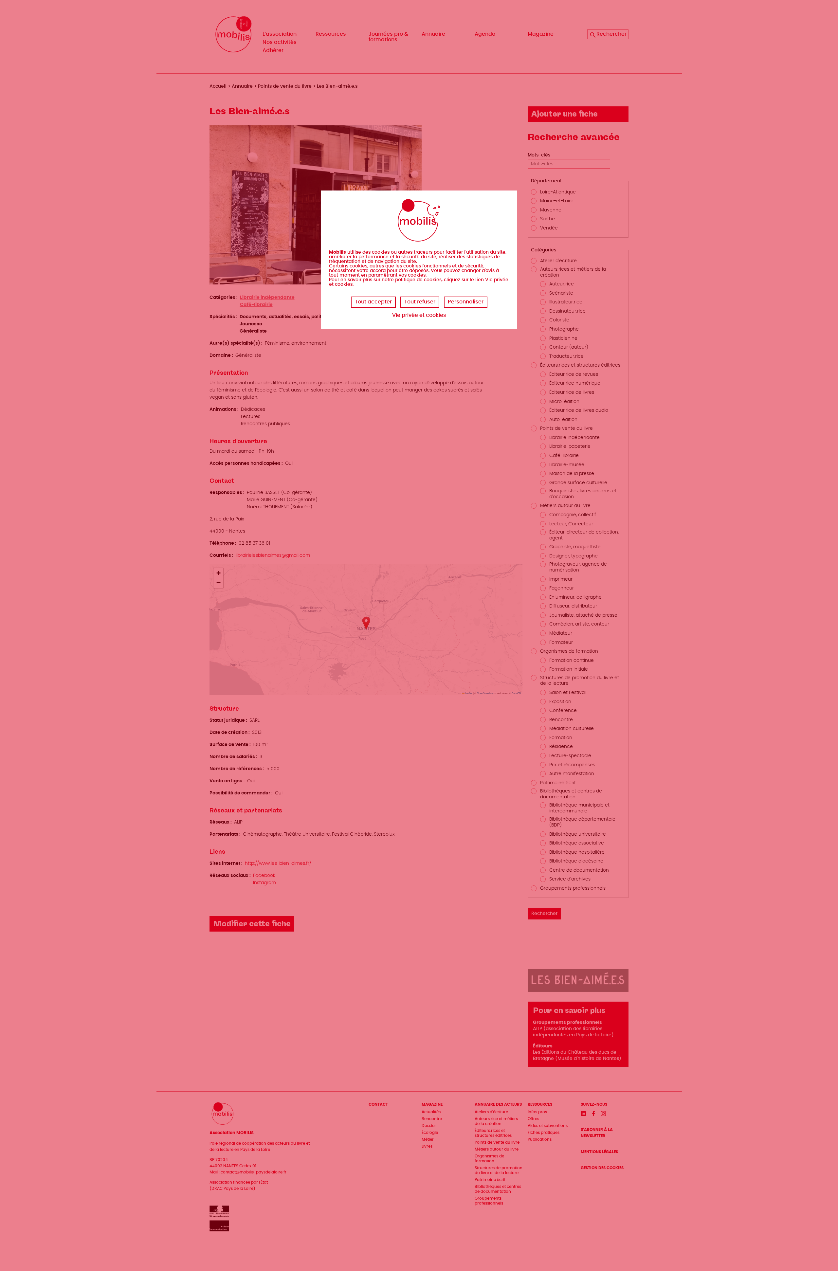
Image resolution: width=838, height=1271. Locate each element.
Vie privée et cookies (419, 315)
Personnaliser (465, 301)
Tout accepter (373, 301)
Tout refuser (419, 301)
